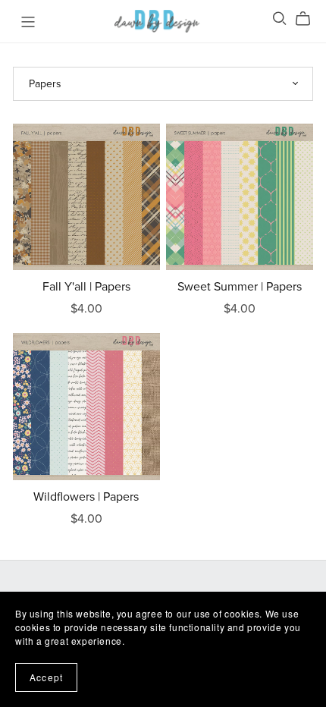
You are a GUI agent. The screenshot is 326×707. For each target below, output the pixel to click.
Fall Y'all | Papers (86, 286)
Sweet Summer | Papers (239, 286)
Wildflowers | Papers (86, 496)
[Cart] (309, 19)
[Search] (280, 18)
